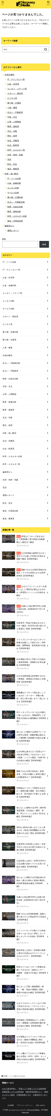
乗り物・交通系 (14, 102)
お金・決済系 (13, 83)
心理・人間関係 (14, 121)
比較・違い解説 (11, 173)
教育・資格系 (13, 126)
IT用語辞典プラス (24, 1094)
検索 (4, 238)
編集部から (9, 225)
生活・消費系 (13, 140)
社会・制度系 (13, 145)
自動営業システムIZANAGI (13, 1091)
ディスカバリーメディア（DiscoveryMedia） (25, 1110)
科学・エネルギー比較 (17, 216)
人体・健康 (12, 107)
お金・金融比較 (14, 183)
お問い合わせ (40, 1105)
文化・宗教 (12, 131)
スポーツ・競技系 (15, 93)
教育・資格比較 (14, 211)
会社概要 (10, 1105)
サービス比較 (13, 192)
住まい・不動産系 (15, 112)
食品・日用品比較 (15, 220)
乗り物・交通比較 (15, 197)
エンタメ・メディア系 (17, 88)
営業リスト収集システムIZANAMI (32, 1088)
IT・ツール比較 (14, 178)
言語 (9, 159)
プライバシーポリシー (24, 1105)
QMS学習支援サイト (34, 1091)
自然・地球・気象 (15, 154)
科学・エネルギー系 (16, 149)
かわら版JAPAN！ (9, 1088)
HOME (5, 1076)
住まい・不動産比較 (16, 202)
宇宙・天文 (12, 116)
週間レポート (13, 230)
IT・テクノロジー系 (16, 79)
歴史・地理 (12, 135)
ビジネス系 (12, 98)
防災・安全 (12, 164)
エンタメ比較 (13, 187)
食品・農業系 (13, 168)
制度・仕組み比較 (15, 206)
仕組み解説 (9, 74)
